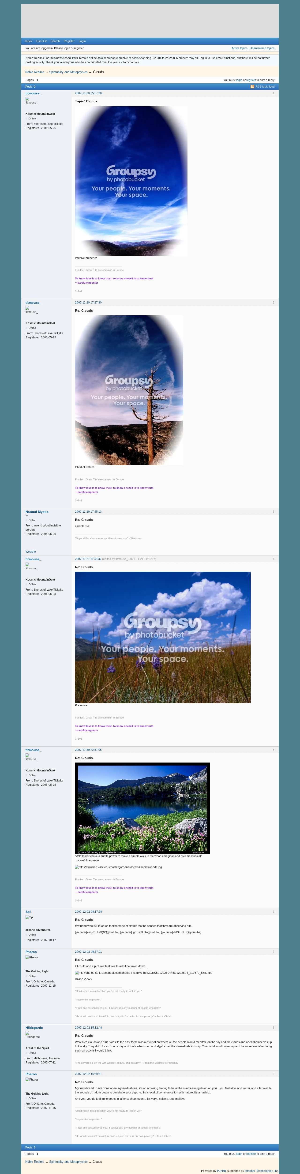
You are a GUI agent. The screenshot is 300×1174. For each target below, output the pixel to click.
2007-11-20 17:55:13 (88, 511)
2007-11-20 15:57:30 (88, 93)
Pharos (31, 952)
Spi (28, 912)
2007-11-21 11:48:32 (88, 559)
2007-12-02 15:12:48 (88, 1027)
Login (82, 41)
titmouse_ (33, 93)
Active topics (240, 48)
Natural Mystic (37, 512)
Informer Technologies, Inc (261, 1171)
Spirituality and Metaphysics (68, 72)
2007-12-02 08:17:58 (88, 911)
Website (31, 551)
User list (41, 41)
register (251, 80)
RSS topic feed (265, 86)
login (239, 80)
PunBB (221, 1171)
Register (69, 41)
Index (28, 41)
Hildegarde (34, 1028)
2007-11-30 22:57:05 (88, 750)
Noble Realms (34, 72)
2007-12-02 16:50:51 (88, 1074)
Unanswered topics (262, 48)
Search (55, 41)
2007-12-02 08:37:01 (88, 951)
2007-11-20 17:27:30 (88, 302)
